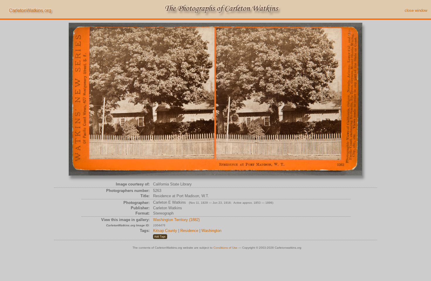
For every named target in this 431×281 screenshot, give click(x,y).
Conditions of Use (225, 247)
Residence (189, 230)
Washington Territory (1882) (176, 220)
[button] (160, 236)
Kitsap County (165, 230)
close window (416, 10)
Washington (211, 230)
